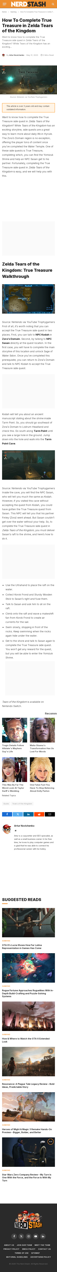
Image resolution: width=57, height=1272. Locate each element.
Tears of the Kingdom (22, 804)
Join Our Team (24, 1245)
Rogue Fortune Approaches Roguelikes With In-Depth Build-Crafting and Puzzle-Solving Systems (28, 993)
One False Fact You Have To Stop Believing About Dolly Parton (42, 787)
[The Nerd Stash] (28, 4)
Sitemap (35, 1253)
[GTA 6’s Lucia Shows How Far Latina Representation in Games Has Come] (28, 922)
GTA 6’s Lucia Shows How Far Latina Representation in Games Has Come (22, 946)
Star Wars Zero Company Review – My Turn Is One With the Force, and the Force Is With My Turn (26, 1177)
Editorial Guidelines (17, 1257)
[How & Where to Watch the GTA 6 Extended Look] (28, 1016)
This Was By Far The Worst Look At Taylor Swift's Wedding (13, 787)
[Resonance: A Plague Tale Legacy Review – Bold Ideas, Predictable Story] (28, 1061)
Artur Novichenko (16, 55)
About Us (9, 1245)
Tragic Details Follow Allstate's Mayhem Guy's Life (13, 748)
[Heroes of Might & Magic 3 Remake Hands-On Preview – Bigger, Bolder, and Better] (28, 1107)
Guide (6, 804)
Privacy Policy (11, 1249)
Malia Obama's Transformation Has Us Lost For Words (42, 748)
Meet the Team (42, 1245)
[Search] (52, 4)
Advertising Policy (40, 1257)
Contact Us (44, 1249)
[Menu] (4, 4)
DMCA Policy (28, 1249)
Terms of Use (21, 1253)
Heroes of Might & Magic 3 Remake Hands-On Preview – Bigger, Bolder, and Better (27, 1131)
